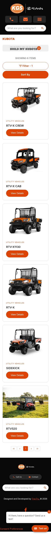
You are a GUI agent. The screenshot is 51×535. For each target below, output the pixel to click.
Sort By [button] (25, 74)
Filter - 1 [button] (28, 65)
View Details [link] (17, 132)
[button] (11, 19)
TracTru (35, 499)
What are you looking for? (21, 28)
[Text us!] (40, 528)
